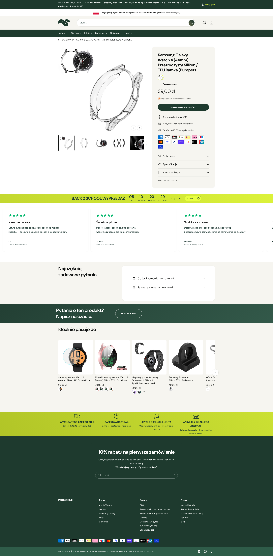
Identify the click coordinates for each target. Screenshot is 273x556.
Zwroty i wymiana (148, 525)
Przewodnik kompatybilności (154, 513)
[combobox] (136, 22)
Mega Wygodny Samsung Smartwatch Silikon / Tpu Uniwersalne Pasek (145, 380)
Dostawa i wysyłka (149, 521)
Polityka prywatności (81, 551)
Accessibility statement (135, 551)
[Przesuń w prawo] (139, 127)
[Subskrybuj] (174, 475)
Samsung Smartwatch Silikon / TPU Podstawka (181, 379)
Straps (67, 551)
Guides (143, 517)
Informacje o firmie (116, 551)
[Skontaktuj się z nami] (204, 22)
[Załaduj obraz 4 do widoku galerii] (119, 143)
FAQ (142, 505)
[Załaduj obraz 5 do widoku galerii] (137, 143)
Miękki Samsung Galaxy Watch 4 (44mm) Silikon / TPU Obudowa (111, 379)
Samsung (100, 33)
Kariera (184, 517)
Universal (115, 33)
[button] (63, 33)
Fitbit (87, 33)
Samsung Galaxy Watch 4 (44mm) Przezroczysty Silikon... (104, 40)
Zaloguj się (210, 4)
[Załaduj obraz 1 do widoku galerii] (66, 143)
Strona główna (66, 40)
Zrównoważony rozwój (192, 513)
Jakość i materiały (190, 509)
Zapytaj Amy (129, 313)
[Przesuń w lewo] (133, 127)
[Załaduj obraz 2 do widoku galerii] (84, 143)
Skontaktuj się (147, 529)
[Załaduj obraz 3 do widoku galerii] (102, 143)
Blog (183, 521)
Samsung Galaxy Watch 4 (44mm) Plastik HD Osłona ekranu (75, 379)
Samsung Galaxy (107, 513)
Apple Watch (105, 505)
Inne (128, 33)
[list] (136, 12)
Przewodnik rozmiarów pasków (155, 509)
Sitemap (150, 551)
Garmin (75, 33)
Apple (62, 33)
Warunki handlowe (99, 551)
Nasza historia (188, 505)
